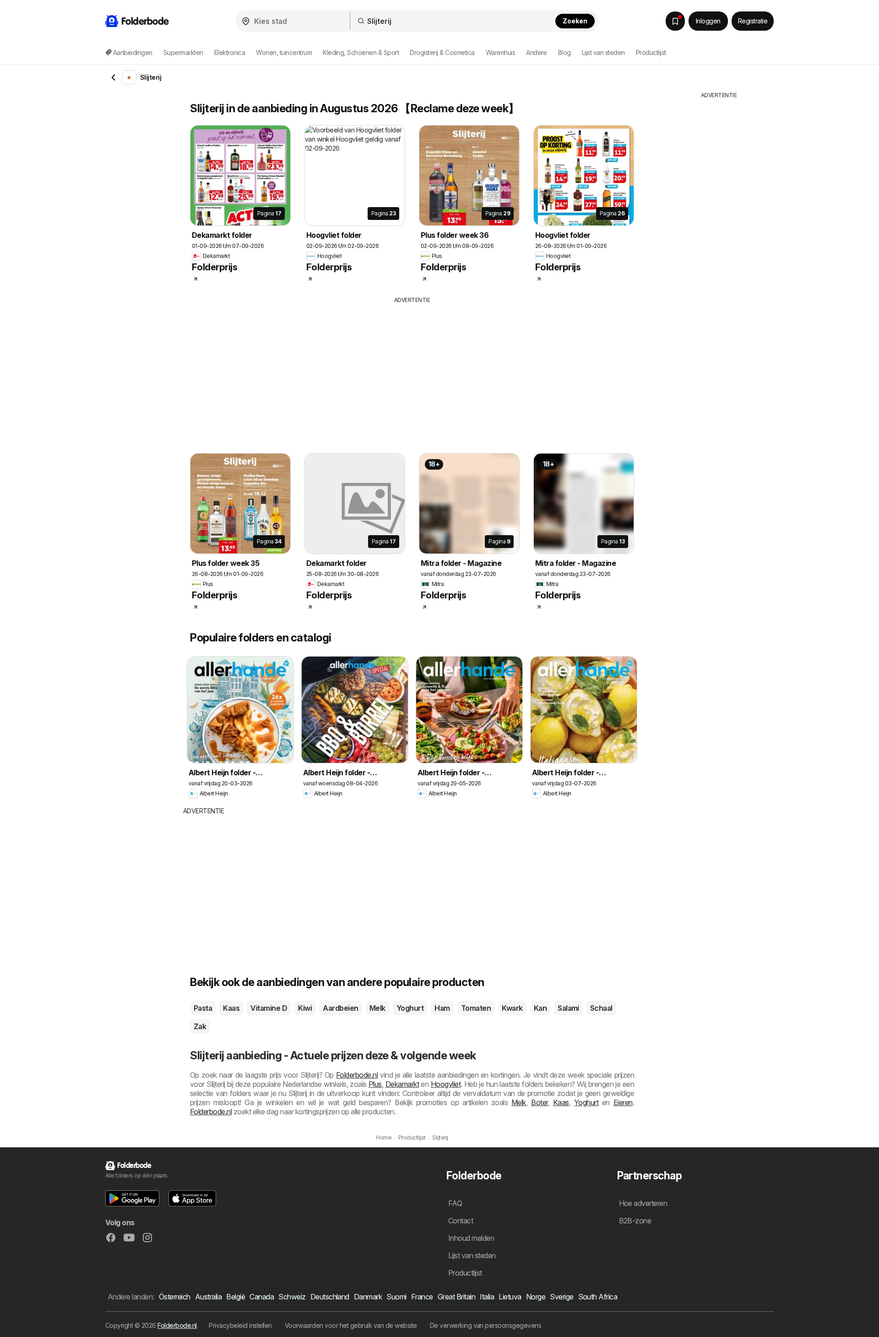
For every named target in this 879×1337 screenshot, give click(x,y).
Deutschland (329, 1296)
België (235, 1296)
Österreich (174, 1296)
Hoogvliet (446, 1084)
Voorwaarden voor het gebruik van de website (351, 1325)
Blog (564, 52)
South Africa (598, 1296)
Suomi (396, 1296)
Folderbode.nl (357, 1074)
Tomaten (476, 1008)
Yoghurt (409, 1008)
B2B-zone (635, 1220)
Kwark (512, 1008)
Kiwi (305, 1008)
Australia (208, 1296)
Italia (487, 1296)
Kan (540, 1008)
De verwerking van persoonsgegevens (486, 1325)
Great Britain (456, 1296)
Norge (535, 1296)
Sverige (561, 1296)
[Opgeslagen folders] (675, 21)
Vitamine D (268, 1008)
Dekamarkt (402, 1084)
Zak (200, 1026)
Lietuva (510, 1296)
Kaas (231, 1008)
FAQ (455, 1203)
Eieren (623, 1102)
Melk (377, 1008)
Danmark (368, 1296)
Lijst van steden (603, 52)
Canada (262, 1296)
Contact (460, 1220)
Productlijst (651, 52)
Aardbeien (340, 1008)
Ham (442, 1008)
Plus (375, 1084)
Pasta (203, 1008)
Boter (539, 1102)
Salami (568, 1008)
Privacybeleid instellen (240, 1325)
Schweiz (291, 1296)
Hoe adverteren (643, 1203)
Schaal (601, 1008)
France (422, 1296)
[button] (132, 1198)
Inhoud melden (471, 1238)
